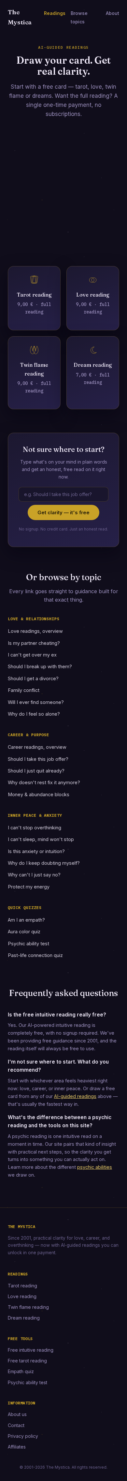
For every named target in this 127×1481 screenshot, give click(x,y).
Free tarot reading (27, 1360)
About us (17, 1414)
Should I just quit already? (36, 770)
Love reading (22, 1296)
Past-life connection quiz (35, 955)
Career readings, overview (37, 747)
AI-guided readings (75, 1096)
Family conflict (23, 690)
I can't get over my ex (32, 655)
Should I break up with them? (40, 666)
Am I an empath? (26, 920)
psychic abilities (94, 1167)
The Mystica (20, 17)
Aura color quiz (24, 931)
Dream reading (24, 1318)
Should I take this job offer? (38, 759)
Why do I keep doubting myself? (44, 863)
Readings (54, 13)
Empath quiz (21, 1371)
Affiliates (17, 1446)
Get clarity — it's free (63, 512)
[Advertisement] (63, 197)
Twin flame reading (28, 1307)
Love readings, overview (35, 631)
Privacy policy (23, 1436)
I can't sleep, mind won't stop (41, 839)
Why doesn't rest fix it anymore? (44, 782)
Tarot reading (22, 1285)
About (112, 13)
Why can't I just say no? (34, 874)
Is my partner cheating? (34, 643)
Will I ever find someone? (36, 702)
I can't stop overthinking (34, 827)
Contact (16, 1425)
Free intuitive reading (30, 1350)
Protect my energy (28, 886)
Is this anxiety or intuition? (36, 851)
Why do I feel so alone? (34, 714)
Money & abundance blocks (38, 794)
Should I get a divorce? (33, 678)
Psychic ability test (28, 943)
